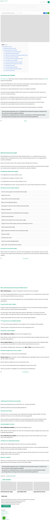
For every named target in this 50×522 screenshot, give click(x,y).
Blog (27, 9)
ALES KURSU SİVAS (21, 491)
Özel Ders (3, 514)
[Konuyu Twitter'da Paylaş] (46, 13)
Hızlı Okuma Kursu (4, 78)
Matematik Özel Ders (5, 513)
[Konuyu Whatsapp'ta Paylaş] (48, 13)
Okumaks (46, 78)
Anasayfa (24, 9)
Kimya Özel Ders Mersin (39, 491)
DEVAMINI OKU (6, 506)
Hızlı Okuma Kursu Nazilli (10, 476)
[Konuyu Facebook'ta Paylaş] (44, 13)
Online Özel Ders (4, 516)
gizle (6, 44)
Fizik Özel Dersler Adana (7, 491)
